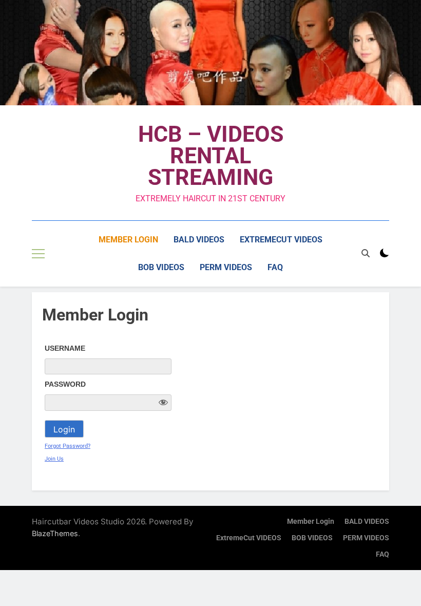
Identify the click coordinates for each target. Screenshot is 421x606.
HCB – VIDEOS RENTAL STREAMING (210, 155)
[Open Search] (365, 253)
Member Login (128, 239)
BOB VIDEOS (161, 267)
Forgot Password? (67, 446)
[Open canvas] (38, 254)
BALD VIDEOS (199, 239)
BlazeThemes (55, 533)
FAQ (275, 267)
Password (65, 384)
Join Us (54, 459)
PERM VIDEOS (226, 267)
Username (65, 348)
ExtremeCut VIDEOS (281, 239)
